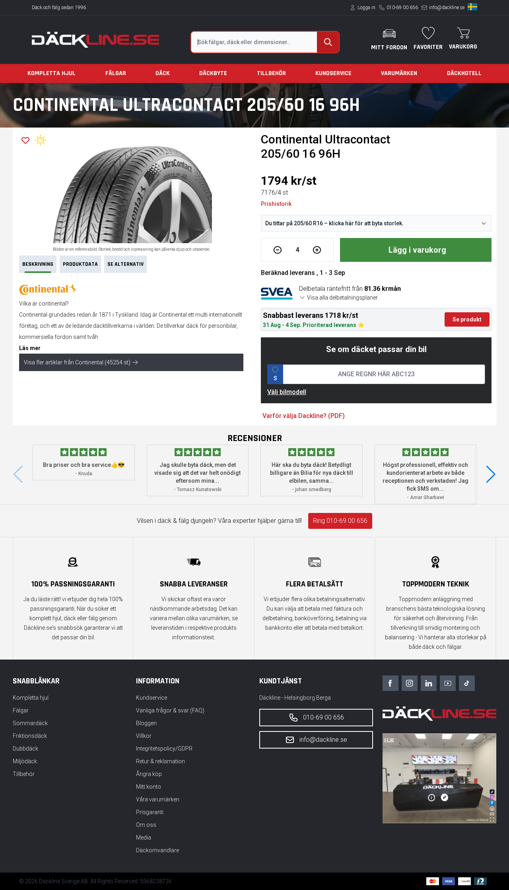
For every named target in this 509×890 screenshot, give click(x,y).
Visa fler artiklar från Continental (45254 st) (77, 362)
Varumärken (399, 73)
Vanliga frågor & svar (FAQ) (170, 710)
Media (143, 837)
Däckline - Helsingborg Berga (295, 698)
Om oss (146, 825)
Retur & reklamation (160, 761)
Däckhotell (464, 73)
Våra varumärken (157, 799)
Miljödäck (25, 761)
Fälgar (115, 73)
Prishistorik (276, 204)
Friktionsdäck (30, 736)
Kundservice (333, 73)
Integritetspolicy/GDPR (164, 748)
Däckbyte (213, 73)
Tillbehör (271, 73)
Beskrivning (37, 264)
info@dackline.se (446, 7)
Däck (162, 73)
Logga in (366, 7)
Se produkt (467, 319)
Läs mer (30, 348)
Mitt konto (148, 787)
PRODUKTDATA (80, 264)
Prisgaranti (149, 812)
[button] (491, 474)
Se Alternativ (125, 264)
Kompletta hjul (51, 73)
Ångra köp (149, 774)
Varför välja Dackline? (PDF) (303, 416)
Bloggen (146, 723)
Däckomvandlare (157, 850)
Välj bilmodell (286, 392)
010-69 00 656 (402, 7)
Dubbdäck (25, 748)
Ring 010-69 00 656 (340, 520)
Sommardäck (30, 723)
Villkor (144, 736)
